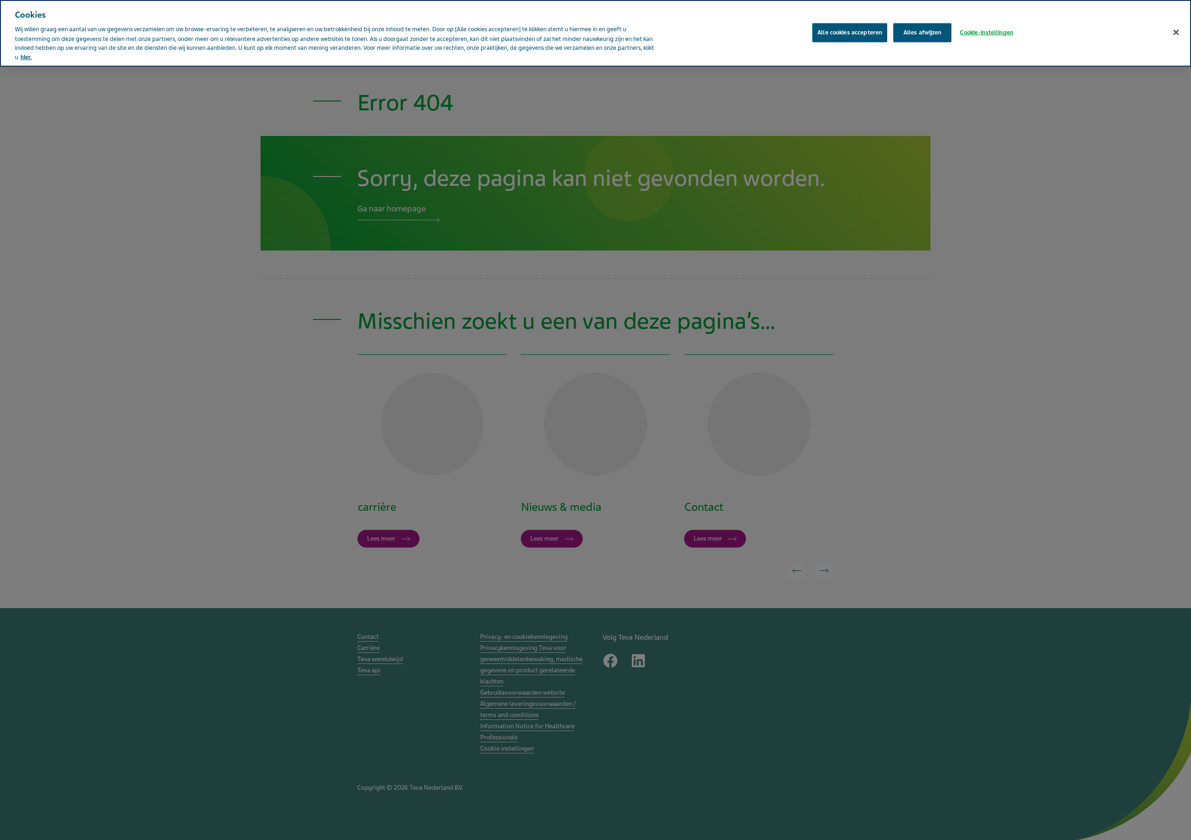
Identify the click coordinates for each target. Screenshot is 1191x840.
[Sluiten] (1176, 32)
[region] (595, 33)
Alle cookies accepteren (849, 32)
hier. (26, 57)
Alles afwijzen (922, 32)
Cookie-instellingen (986, 32)
